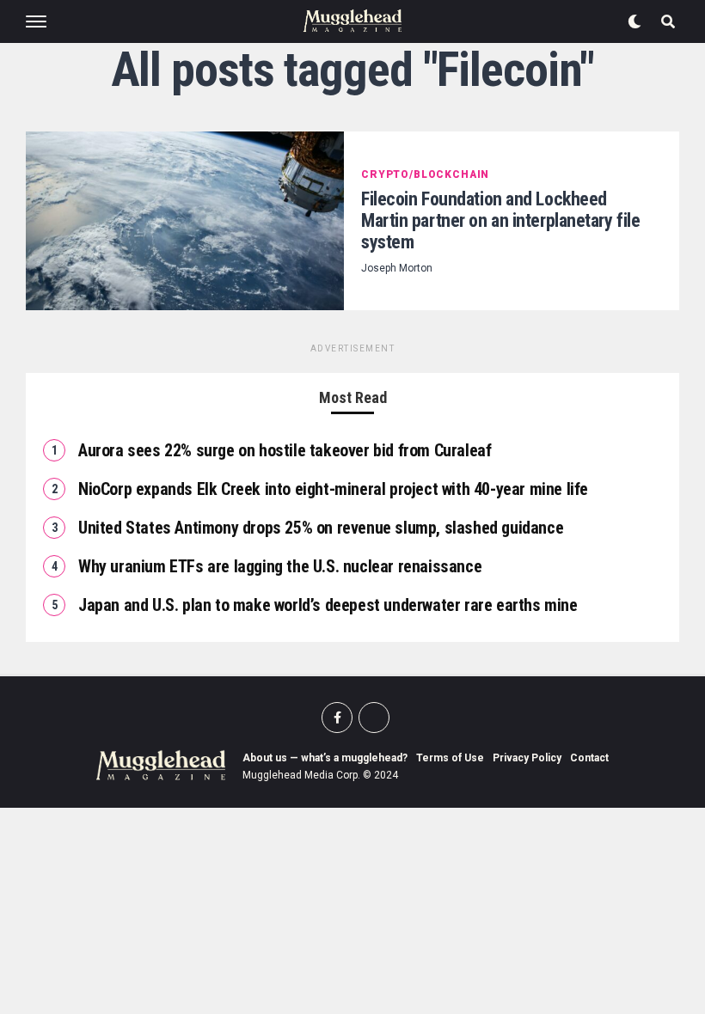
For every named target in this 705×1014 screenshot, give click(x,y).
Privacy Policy (527, 758)
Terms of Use (450, 758)
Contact (589, 758)
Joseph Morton (396, 268)
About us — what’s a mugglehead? (325, 758)
